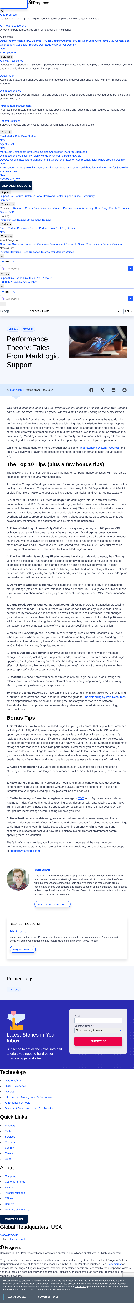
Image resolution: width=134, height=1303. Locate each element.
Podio (67, 156)
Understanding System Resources (104, 697)
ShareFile (57, 156)
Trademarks (114, 1264)
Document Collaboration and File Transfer (29, 1108)
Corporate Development (51, 244)
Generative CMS (105, 41)
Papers (38, 208)
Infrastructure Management (15, 106)
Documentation (72, 208)
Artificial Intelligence (11, 60)
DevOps (4, 159)
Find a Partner (8, 228)
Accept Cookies (17, 1296)
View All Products (16, 185)
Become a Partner (27, 228)
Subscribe (98, 1041)
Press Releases (31, 252)
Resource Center (23, 208)
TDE (81, 798)
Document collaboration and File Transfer (92, 167)
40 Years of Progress (17, 1209)
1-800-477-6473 (9, 282)
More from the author (51, 904)
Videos (58, 208)
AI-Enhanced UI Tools (12, 167)
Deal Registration (38, 230)
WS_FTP (15, 179)
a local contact (16, 1239)
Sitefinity (27, 156)
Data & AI (13, 328)
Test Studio (61, 167)
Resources (7, 204)
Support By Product (11, 196)
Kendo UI (46, 156)
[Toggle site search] (2, 286)
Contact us (14, 1219)
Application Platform (62, 152)
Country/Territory (83, 1026)
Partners (6, 224)
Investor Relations (10, 252)
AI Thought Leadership (13, 25)
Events (113, 208)
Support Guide (72, 196)
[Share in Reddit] (124, 390)
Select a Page (39, 311)
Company (6, 236)
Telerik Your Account (40, 278)
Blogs (105, 208)
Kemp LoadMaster (86, 159)
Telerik (36, 156)
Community (88, 196)
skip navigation (14, 4)
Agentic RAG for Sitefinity (47, 41)
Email (77, 1016)
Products (6, 132)
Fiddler (50, 167)
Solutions (6, 56)
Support (5, 192)
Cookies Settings (48, 1296)
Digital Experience (10, 91)
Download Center (53, 196)
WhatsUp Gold (106, 159)
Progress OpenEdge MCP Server (46, 44)
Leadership (30, 244)
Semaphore (19, 152)
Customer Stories (15, 1182)
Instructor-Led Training (13, 220)
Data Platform (8, 41)
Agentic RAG (24, 41)
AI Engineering (8, 52)
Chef (13, 159)
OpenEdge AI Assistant (13, 44)
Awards (9, 1187)
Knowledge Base (91, 208)
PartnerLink (21, 278)
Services (5, 200)
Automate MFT (8, 173)
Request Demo (21, 949)
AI (2, 10)
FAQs (12, 212)
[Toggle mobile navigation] (3, 304)
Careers (60, 252)
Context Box (122, 41)
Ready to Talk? (28, 282)
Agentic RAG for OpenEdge (78, 41)
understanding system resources (99, 447)
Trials (8, 1131)
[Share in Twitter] (102, 390)
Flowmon (70, 159)
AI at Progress (8, 14)
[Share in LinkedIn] (113, 390)
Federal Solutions (10, 121)
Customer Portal (32, 196)
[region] (67, 1290)
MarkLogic (6, 152)
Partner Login (47, 228)
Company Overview (11, 244)
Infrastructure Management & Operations (40, 159)
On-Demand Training (39, 220)
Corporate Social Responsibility (84, 244)
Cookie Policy (81, 1286)
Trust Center (48, 252)
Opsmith (38, 46)
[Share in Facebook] (91, 390)
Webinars (48, 208)
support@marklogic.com (25, 850)
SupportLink (7, 278)
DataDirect (33, 152)
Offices (70, 252)
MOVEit (76, 156)
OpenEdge (80, 152)
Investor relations (15, 1193)
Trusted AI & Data (10, 136)
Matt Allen (16, 390)
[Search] (2, 256)
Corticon (45, 152)
